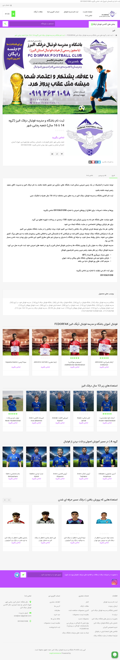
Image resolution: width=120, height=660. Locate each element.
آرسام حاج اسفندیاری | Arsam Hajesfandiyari (107, 419)
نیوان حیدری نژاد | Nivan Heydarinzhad (13, 419)
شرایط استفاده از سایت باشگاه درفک (105, 635)
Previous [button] (9, 500)
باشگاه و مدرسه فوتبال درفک (104, 302)
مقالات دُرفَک (38, 12)
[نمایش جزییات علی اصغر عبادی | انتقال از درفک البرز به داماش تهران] (45, 518)
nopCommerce (55, 653)
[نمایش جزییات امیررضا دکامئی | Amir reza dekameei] (36, 401)
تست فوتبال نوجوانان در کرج (104, 308)
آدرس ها (57, 606)
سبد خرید (57, 614)
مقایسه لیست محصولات (81, 614)
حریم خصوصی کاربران (110, 627)
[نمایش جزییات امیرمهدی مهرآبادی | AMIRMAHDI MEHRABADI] (75, 342)
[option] (104, 354)
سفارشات (57, 610)
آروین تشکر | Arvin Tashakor (83, 475)
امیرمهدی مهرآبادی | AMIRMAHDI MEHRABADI (75, 363)
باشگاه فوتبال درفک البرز (64, 302)
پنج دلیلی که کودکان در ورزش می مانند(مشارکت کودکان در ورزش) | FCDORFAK (78, 626)
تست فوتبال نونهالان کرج (30, 305)
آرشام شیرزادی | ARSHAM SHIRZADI (104, 363)
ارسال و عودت (112, 606)
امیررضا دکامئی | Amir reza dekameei (36, 419)
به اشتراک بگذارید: (107, 162)
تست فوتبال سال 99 (57, 308)
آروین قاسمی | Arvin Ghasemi (60, 475)
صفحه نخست (87, 12)
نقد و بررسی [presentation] (102, 175)
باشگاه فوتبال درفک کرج (44, 302)
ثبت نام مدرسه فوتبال (71, 12)
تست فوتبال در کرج (72, 305)
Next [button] (5, 500)
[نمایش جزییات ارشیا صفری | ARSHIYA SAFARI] (45, 342)
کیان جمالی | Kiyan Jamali (83, 419)
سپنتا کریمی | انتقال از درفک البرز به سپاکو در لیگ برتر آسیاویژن (74, 539)
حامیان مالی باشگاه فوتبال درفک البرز (105, 623)
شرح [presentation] (113, 175)
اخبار (87, 602)
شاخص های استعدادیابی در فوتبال (106, 631)
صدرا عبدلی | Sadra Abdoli (36, 475)
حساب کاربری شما (53, 12)
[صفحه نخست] (116, 35)
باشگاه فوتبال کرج (89, 305)
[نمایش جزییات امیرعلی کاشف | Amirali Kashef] (60, 401)
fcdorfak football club (93, 311)
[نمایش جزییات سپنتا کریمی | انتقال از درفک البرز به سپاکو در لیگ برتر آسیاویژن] (75, 518)
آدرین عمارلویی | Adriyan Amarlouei (107, 475)
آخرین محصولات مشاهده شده (79, 610)
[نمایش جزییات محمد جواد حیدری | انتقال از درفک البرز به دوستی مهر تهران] (104, 518)
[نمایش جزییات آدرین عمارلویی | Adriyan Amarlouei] (107, 457)
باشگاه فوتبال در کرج (83, 302)
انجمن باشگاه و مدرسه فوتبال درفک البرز (104, 610)
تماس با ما (88, 15)
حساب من (6, 5)
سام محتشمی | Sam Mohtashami (13, 475)
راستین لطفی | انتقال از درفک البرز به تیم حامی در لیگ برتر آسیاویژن (16, 539)
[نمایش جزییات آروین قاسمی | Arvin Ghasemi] (60, 457)
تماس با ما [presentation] (89, 175)
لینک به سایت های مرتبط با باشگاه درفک (75, 633)
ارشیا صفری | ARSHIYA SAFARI (45, 362)
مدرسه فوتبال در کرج (107, 305)
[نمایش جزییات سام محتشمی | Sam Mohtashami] (13, 457)
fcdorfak (110, 311)
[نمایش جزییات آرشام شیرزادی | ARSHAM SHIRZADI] (104, 342)
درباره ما (114, 614)
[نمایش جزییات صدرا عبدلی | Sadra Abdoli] (36, 457)
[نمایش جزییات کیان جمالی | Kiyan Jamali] (83, 401)
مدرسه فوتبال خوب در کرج (22, 302)
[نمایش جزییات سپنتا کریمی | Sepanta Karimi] (16, 342)
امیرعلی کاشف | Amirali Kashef (60, 419)
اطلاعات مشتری (55, 602)
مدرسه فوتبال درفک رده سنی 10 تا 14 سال (33, 308)
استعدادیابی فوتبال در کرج (52, 305)
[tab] (113, 175)
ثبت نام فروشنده (54, 627)
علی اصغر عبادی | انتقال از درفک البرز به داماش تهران (45, 539)
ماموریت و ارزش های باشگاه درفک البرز (104, 619)
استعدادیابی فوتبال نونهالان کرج (79, 308)
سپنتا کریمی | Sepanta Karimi (16, 362)
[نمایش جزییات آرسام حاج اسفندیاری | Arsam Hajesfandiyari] (107, 401)
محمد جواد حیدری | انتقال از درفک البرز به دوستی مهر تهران (104, 539)
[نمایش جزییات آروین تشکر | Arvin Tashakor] (83, 457)
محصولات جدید (83, 619)
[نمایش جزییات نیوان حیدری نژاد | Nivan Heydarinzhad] (13, 401)
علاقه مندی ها (55, 619)
